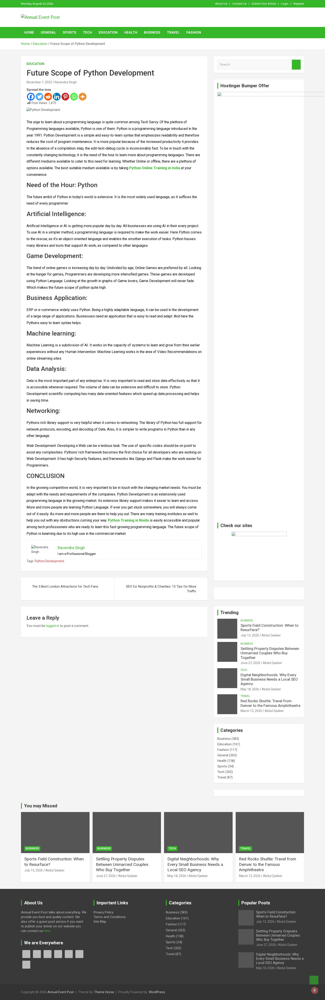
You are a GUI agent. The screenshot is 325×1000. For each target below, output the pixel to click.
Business (152, 32)
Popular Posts (255, 902)
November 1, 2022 (39, 82)
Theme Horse (104, 992)
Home (29, 32)
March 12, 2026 (251, 711)
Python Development (49, 561)
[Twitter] (39, 97)
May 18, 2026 (250, 689)
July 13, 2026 (250, 635)
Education (108, 32)
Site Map (100, 922)
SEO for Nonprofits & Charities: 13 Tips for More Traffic (161, 588)
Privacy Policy (103, 912)
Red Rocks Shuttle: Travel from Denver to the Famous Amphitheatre (270, 703)
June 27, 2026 (250, 663)
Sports (69, 32)
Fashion (193, 32)
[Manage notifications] (314, 990)
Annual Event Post (60, 992)
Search (296, 65)
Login (284, 3)
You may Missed (40, 805)
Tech (87, 32)
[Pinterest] (65, 97)
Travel (173, 32)
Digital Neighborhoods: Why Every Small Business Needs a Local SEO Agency (269, 679)
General (48, 32)
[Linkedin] (57, 97)
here (47, 931)
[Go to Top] (314, 980)
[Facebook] (31, 97)
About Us (221, 3)
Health (130, 32)
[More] (82, 97)
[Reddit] (48, 97)
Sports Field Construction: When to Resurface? (276, 914)
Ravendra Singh (66, 82)
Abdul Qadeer (271, 635)
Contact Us (239, 3)
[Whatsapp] (74, 97)
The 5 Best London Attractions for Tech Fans (65, 586)
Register (298, 3)
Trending (229, 612)
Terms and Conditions (110, 917)
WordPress (157, 992)
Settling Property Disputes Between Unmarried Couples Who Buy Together (270, 653)
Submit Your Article (264, 3)
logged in (52, 626)
